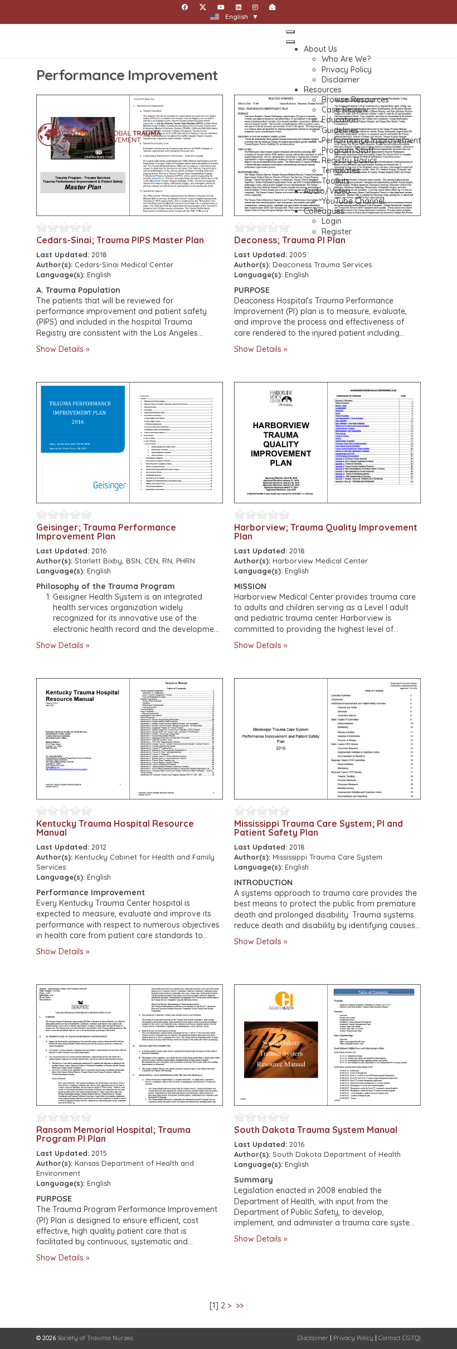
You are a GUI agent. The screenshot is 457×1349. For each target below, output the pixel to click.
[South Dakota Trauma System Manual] (327, 1045)
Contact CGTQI (399, 1338)
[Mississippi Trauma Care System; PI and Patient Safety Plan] (327, 738)
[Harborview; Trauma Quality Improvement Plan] (327, 442)
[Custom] (272, 7)
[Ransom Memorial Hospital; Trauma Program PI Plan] (129, 1045)
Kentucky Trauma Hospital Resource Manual (115, 828)
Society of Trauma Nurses (95, 1338)
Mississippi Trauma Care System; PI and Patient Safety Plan (318, 828)
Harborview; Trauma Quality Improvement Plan (325, 532)
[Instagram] (255, 7)
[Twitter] (203, 7)
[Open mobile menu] (290, 31)
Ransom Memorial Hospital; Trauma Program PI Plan (113, 1134)
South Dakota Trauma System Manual (315, 1129)
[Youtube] (221, 7)
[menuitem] (320, 49)
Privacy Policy (353, 1338)
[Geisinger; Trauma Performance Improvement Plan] (129, 442)
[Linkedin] (238, 7)
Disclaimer (312, 1338)
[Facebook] (185, 7)
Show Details (60, 349)
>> (241, 1306)
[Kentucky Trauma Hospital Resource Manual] (129, 738)
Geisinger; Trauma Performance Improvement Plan (106, 532)
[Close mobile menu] (290, 41)
